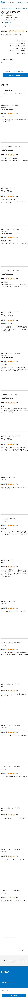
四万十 (14, 8)
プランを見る (14, 995)
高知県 (10, 8)
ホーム (9, 2)
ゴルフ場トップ (7, 26)
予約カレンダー (19, 26)
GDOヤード (16, 71)
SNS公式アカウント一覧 (7, 982)
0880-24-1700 (7, 22)
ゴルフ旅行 (11, 961)
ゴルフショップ (12, 959)
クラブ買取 (20, 959)
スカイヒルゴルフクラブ (22, 8)
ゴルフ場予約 (4, 8)
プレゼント (18, 961)
